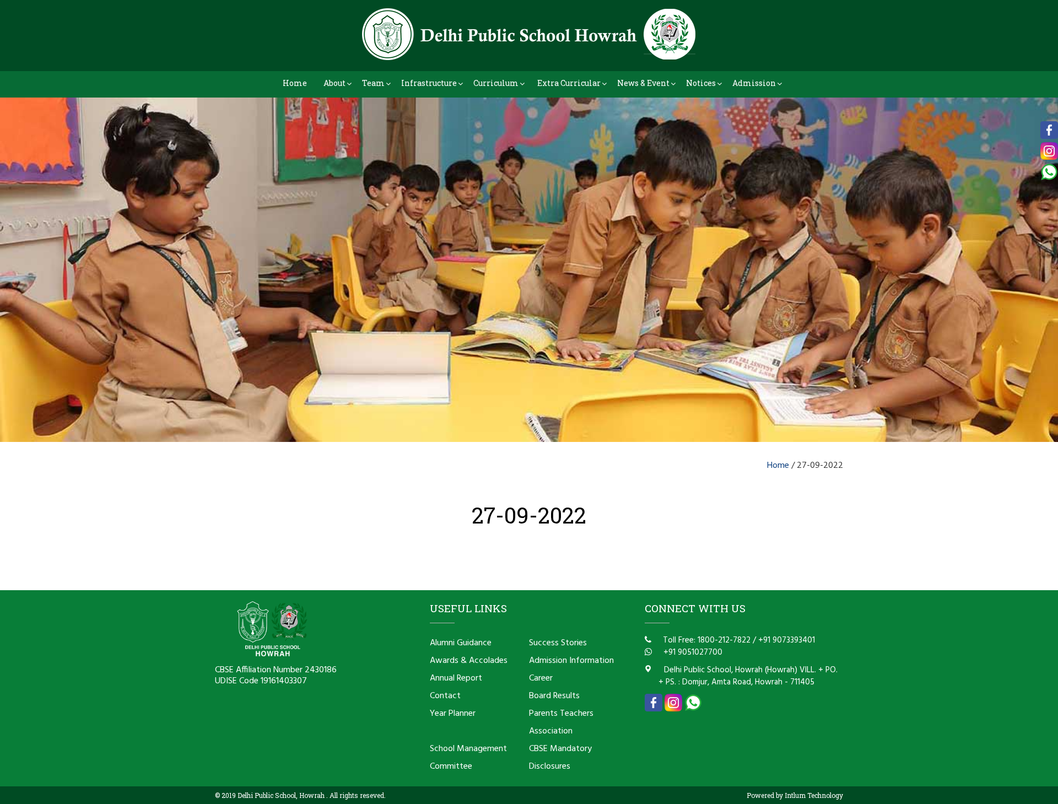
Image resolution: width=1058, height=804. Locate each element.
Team (373, 83)
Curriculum (496, 83)
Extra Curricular (569, 83)
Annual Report (456, 678)
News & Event (643, 83)
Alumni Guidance (461, 643)
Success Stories (558, 643)
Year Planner (453, 713)
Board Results (554, 696)
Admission (754, 83)
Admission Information (571, 661)
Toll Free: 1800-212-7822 (706, 640)
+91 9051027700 (691, 652)
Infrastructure (429, 83)
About (334, 83)
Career (541, 678)
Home (295, 83)
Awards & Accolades (469, 661)
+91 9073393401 (786, 640)
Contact (445, 696)
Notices (701, 83)
